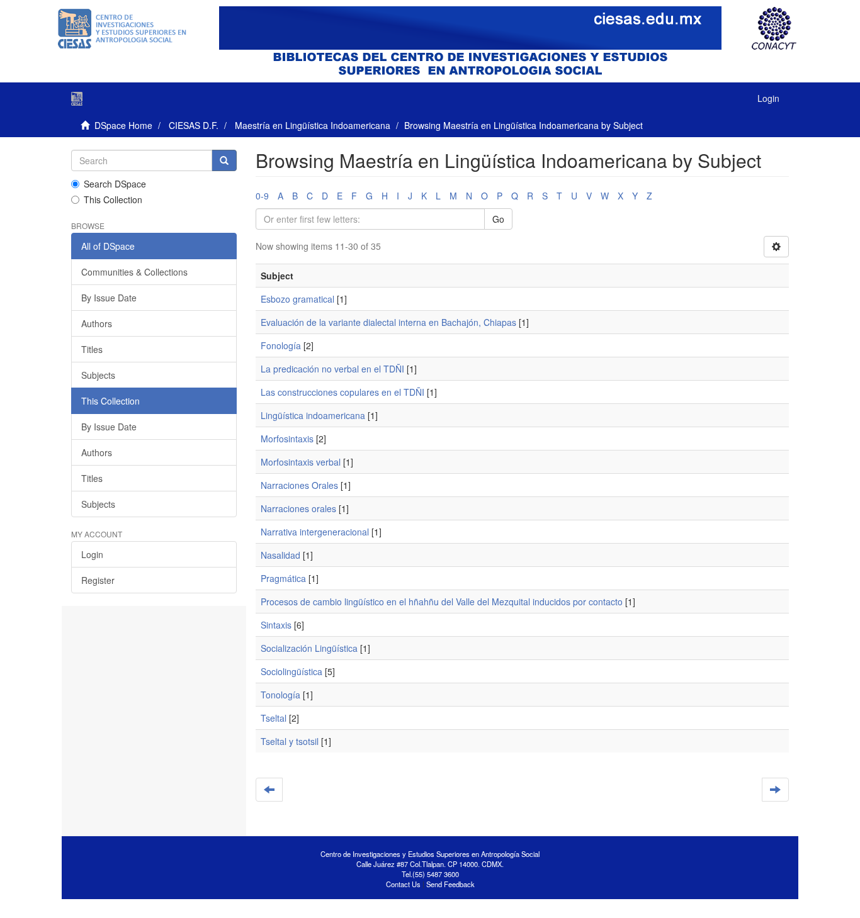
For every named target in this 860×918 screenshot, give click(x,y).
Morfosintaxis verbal (301, 462)
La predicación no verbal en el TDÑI (332, 368)
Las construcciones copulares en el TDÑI (342, 392)
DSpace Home (123, 125)
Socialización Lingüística (309, 648)
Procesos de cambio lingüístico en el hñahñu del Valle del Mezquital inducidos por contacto (442, 601)
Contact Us (403, 884)
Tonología (280, 694)
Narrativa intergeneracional (315, 531)
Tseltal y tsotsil (290, 741)
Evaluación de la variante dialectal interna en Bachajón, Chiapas (388, 322)
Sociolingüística (291, 671)
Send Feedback (450, 884)
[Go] (224, 160)
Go (498, 219)
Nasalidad (280, 555)
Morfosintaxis (287, 438)
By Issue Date (109, 297)
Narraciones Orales (299, 485)
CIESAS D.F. (193, 125)
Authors (96, 323)
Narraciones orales (298, 508)
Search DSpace (115, 183)
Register (98, 580)
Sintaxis (276, 625)
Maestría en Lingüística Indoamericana (312, 125)
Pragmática (283, 578)
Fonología (281, 345)
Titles (92, 349)
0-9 (262, 195)
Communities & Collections (134, 272)
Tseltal (273, 718)
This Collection (113, 199)
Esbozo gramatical (297, 299)
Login (92, 554)
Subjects (98, 375)
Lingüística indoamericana (313, 415)
